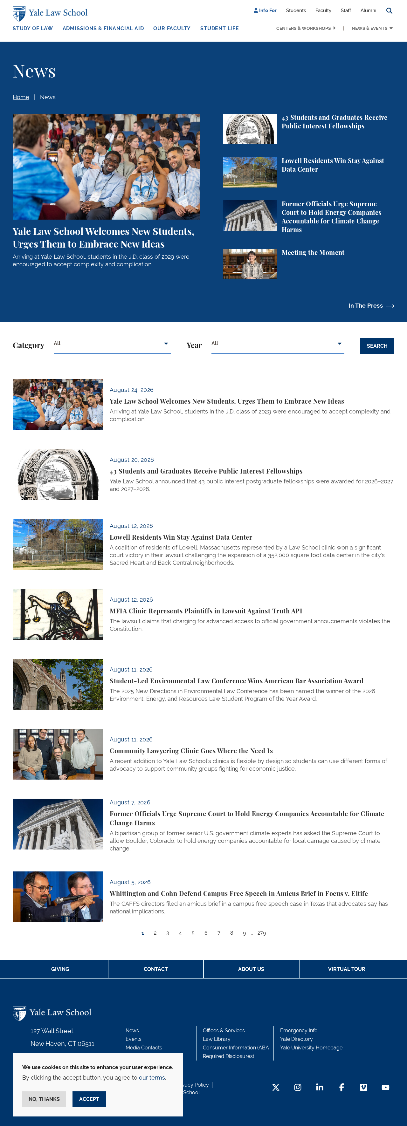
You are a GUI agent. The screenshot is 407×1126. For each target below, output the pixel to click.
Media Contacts (144, 1048)
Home (21, 97)
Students (296, 10)
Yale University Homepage (311, 1048)
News (48, 97)
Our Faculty (172, 28)
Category (28, 346)
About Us (251, 969)
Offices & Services (224, 1030)
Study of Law (33, 28)
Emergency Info (299, 1030)
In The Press (366, 305)
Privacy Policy (192, 1085)
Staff (346, 10)
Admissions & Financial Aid (103, 28)
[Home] (52, 14)
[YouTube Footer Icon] (386, 1088)
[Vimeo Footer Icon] (364, 1088)
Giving (60, 969)
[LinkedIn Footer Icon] (320, 1088)
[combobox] (112, 346)
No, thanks (44, 1099)
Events (133, 1039)
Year (194, 346)
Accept (89, 1099)
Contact (156, 969)
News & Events (370, 28)
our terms (152, 1077)
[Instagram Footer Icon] (298, 1088)
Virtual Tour (346, 969)
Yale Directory (296, 1039)
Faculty (323, 10)
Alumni (368, 10)
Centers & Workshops (303, 28)
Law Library (217, 1039)
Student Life (219, 28)
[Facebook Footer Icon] (342, 1088)
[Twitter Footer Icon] (276, 1088)
